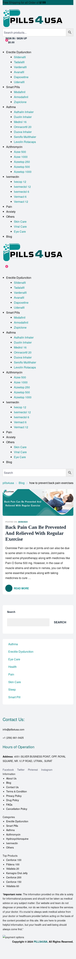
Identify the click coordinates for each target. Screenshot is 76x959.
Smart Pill (14, 697)
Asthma (13, 644)
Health (12, 667)
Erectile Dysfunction (20, 651)
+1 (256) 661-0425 (13, 737)
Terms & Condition (16, 791)
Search (11, 612)
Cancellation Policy (16, 809)
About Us (11, 778)
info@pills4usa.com (13, 729)
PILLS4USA (40, 941)
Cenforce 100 (13, 860)
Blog (8, 782)
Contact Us (12, 787)
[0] (4, 268)
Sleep (12, 689)
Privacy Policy (14, 796)
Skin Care (14, 682)
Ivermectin (12, 843)
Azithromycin (13, 834)
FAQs (9, 804)
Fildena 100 (12, 864)
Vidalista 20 (12, 868)
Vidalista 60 (12, 886)
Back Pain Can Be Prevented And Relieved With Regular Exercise (35, 533)
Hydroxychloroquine (17, 838)
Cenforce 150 (13, 882)
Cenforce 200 (13, 877)
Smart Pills (12, 825)
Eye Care (14, 659)
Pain (11, 674)
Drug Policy (12, 800)
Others (10, 847)
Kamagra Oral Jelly (17, 873)
